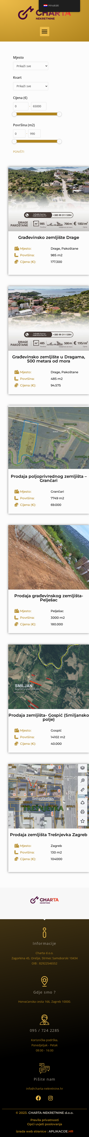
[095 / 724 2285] (44, 1019)
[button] (44, 31)
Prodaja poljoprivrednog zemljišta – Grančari (49, 478)
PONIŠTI (18, 152)
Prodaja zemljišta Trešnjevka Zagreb (48, 834)
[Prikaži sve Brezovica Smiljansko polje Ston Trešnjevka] (30, 86)
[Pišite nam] (44, 1068)
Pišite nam (44, 1079)
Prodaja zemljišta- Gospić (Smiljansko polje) (48, 717)
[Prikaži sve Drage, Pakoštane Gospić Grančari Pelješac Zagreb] (30, 66)
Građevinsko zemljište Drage (48, 237)
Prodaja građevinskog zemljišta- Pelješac (48, 597)
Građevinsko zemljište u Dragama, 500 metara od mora (48, 359)
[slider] (14, 114)
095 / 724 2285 (44, 1030)
